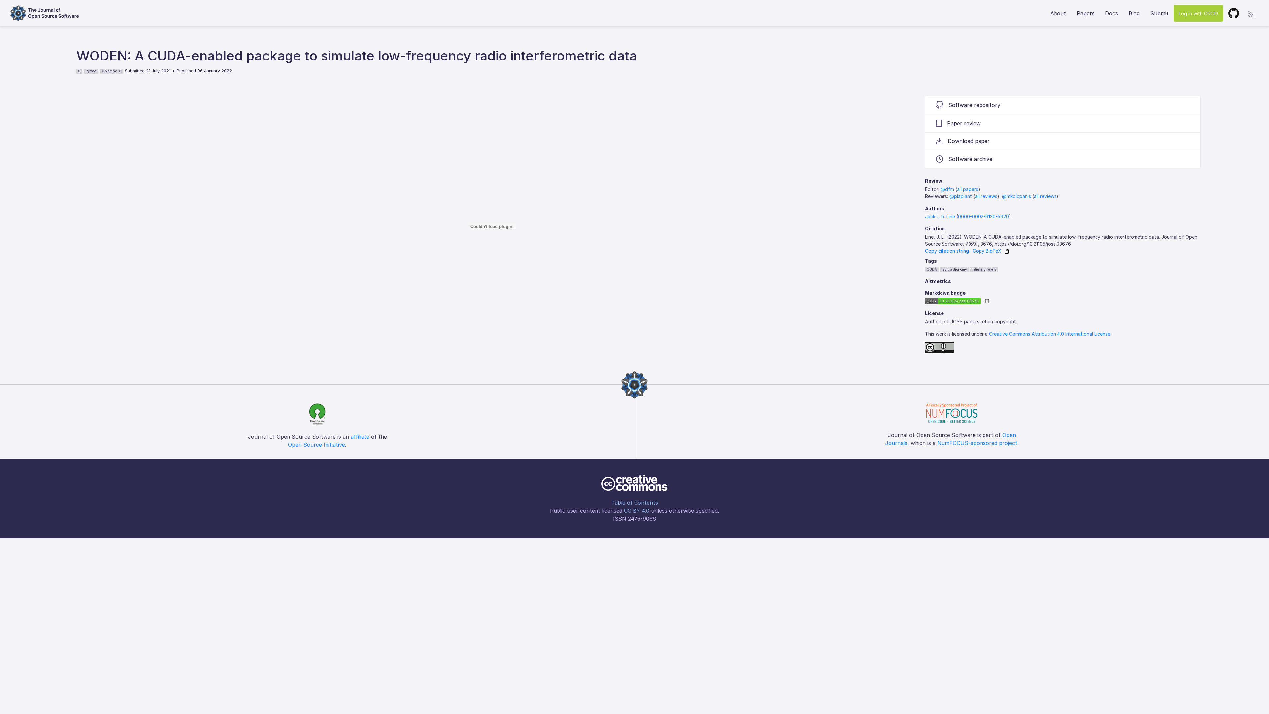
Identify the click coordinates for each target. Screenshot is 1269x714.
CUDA (932, 269)
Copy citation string (947, 251)
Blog (1134, 13)
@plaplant (960, 196)
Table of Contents (634, 502)
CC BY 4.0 (636, 510)
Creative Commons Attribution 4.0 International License (1049, 334)
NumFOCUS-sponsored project (977, 443)
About (1058, 13)
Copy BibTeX (987, 251)
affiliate (360, 436)
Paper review (964, 123)
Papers (1086, 13)
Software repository (974, 105)
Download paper (969, 141)
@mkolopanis (1016, 196)
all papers (967, 189)
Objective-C (112, 71)
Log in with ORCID (1198, 13)
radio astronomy (954, 269)
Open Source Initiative (316, 444)
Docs (1111, 13)
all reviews (986, 196)
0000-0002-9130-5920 (983, 216)
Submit (1159, 13)
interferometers (984, 269)
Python (91, 71)
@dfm (947, 189)
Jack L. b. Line (940, 216)
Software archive (970, 159)
